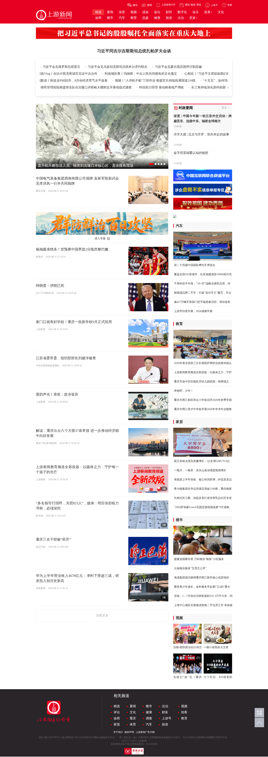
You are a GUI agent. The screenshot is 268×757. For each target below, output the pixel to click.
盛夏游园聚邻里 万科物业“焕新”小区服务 (199, 559)
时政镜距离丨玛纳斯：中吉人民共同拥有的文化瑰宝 (120, 73)
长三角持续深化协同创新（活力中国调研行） (202, 87)
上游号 (166, 718)
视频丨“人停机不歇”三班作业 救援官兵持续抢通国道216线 (134, 80)
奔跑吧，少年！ (183, 390)
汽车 (149, 724)
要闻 (133, 706)
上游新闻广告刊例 (145, 732)
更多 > (225, 107)
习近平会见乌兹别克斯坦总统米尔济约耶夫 (118, 66)
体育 (133, 724)
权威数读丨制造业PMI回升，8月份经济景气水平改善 (50, 80)
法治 (165, 706)
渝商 (117, 718)
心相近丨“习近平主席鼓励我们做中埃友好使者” (196, 73)
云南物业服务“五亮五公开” (190, 568)
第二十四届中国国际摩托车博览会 (194, 265)
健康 (149, 712)
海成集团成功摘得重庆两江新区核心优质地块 (201, 577)
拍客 (184, 712)
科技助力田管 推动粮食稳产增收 (140, 87)
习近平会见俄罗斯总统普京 (62, 66)
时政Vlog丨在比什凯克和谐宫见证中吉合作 (47, 73)
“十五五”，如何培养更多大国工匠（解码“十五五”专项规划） (223, 80)
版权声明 (129, 732)
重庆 (133, 718)
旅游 (165, 724)
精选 (117, 706)
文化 (133, 712)
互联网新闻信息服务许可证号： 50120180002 (172, 737)
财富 (165, 712)
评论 (117, 712)
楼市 (149, 706)
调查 (149, 718)
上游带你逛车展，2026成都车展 (193, 311)
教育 (184, 718)
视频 (184, 706)
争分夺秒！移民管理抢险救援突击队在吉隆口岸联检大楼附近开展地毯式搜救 (57, 87)
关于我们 (118, 732)
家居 (117, 724)
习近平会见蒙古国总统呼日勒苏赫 (178, 66)
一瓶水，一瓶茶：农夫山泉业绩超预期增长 (200, 470)
